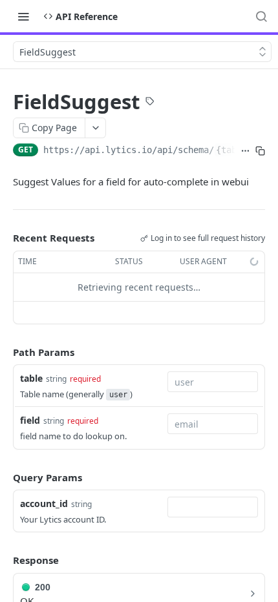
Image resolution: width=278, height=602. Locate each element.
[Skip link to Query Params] (4, 477)
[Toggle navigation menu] (23, 16)
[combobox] (212, 381)
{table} (234, 150)
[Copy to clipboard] (260, 151)
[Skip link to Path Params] (4, 352)
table (31, 378)
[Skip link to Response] (4, 561)
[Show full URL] (245, 151)
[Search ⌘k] (261, 16)
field (30, 420)
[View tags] (150, 102)
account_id (44, 503)
